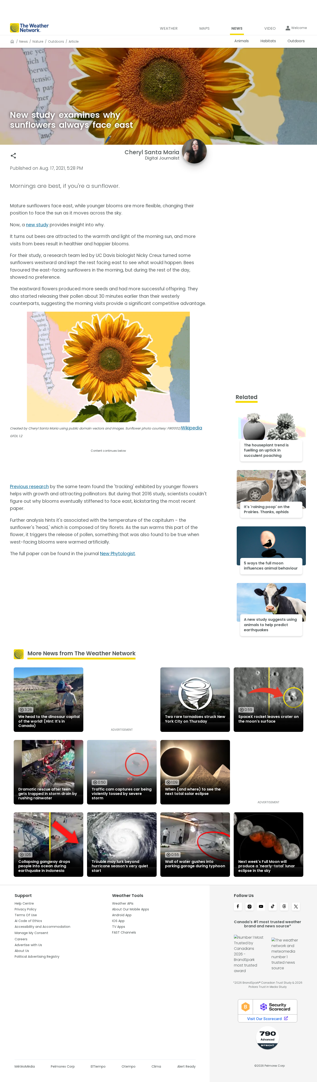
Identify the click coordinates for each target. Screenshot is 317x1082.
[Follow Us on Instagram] (249, 907)
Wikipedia (191, 428)
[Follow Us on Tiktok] (272, 907)
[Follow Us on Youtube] (261, 907)
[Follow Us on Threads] (284, 907)
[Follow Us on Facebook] (238, 907)
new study (37, 225)
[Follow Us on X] (296, 907)
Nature (37, 41)
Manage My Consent (31, 933)
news (23, 41)
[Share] (13, 155)
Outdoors (56, 41)
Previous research (29, 486)
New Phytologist (117, 554)
